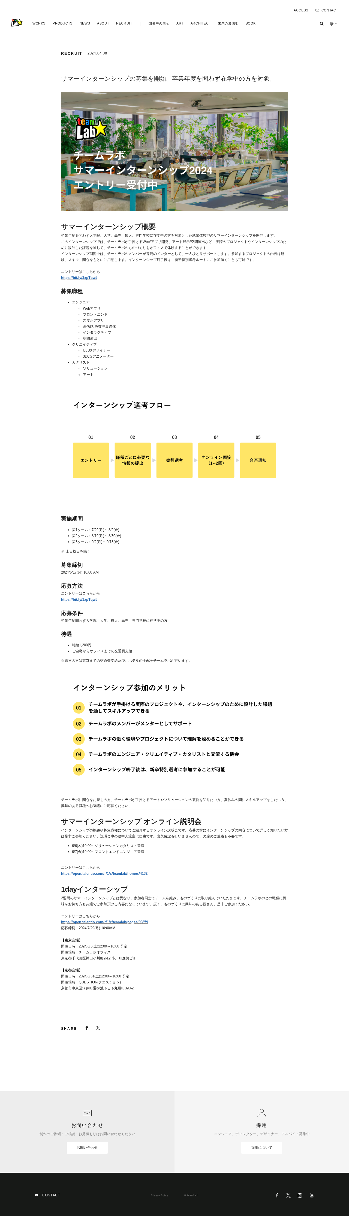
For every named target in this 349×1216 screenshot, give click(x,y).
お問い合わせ (87, 1147)
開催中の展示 (159, 23)
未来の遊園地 (228, 23)
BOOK (250, 23)
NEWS (85, 23)
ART (179, 23)
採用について (261, 1147)
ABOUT (103, 23)
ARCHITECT (201, 23)
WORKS (39, 23)
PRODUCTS (63, 23)
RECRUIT (124, 23)
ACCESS (301, 10)
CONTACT (329, 10)
